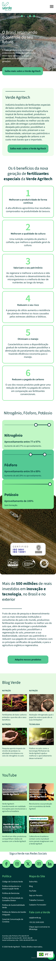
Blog (31, 886)
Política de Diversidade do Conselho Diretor (12, 899)
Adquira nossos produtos (28, 659)
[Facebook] (6, 864)
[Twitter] (28, 864)
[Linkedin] (50, 864)
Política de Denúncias (10, 893)
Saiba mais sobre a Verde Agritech (23, 71)
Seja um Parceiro (35, 895)
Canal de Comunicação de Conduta (12, 920)
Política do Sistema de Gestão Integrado (14, 913)
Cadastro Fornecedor (37, 904)
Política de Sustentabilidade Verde (13, 906)
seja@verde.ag (35, 917)
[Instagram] (17, 864)
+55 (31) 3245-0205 (36, 922)
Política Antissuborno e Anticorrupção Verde (11, 887)
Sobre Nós (33, 881)
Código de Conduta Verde (12, 881)
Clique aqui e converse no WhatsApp (39, 928)
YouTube (32, 891)
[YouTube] (39, 864)
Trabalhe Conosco (36, 900)
